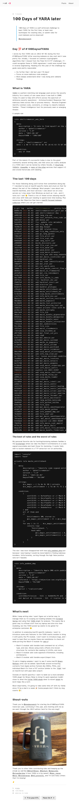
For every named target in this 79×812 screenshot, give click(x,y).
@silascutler (53, 771)
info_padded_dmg (55, 551)
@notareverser (24, 776)
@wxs (15, 776)
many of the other (38, 167)
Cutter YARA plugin (35, 679)
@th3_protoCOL (37, 776)
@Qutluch (44, 771)
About (71, 3)
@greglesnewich (25, 39)
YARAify (16, 167)
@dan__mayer (55, 773)
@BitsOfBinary (33, 771)
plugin (58, 679)
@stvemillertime (19, 773)
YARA (15, 93)
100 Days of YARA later (37, 18)
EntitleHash (20, 444)
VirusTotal (59, 165)
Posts (64, 3)
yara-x (45, 641)
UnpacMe (24, 167)
